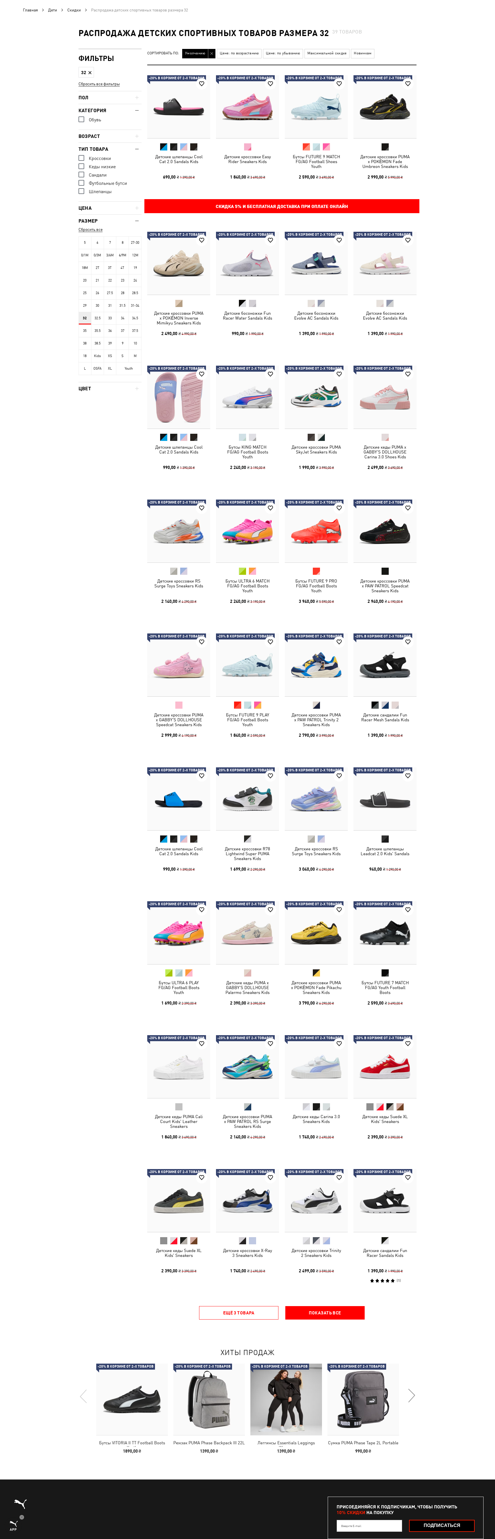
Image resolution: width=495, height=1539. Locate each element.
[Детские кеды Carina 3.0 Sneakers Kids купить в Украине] (316, 1066)
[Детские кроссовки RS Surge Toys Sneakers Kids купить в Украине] (178, 531)
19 (135, 268)
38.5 (98, 343)
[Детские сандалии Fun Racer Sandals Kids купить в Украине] (385, 1200)
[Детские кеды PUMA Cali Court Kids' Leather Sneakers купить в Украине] (178, 1066)
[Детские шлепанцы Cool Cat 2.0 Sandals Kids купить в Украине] (178, 106)
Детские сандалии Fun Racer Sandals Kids (385, 1253)
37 (122, 331)
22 (110, 280)
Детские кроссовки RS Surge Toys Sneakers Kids (178, 583)
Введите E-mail (351, 1526)
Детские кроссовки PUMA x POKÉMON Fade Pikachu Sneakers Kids (316, 987)
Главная (30, 10)
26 (97, 293)
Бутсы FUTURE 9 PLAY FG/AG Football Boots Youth (247, 719)
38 (85, 343)
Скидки (74, 10)
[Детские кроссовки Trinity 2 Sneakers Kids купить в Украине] (316, 1200)
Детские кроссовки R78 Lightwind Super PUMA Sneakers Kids (247, 853)
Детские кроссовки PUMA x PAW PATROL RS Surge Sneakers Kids (247, 1121)
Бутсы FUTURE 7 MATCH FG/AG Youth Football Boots (385, 987)
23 (122, 280)
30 (97, 306)
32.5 (98, 318)
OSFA (97, 369)
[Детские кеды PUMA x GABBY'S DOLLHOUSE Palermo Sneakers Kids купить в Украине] (247, 932)
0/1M (85, 255)
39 (110, 343)
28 (122, 293)
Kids (97, 356)
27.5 (110, 293)
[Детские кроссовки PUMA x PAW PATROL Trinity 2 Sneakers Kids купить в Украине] (316, 664)
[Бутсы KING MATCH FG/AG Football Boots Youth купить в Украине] (247, 397)
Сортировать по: (163, 53)
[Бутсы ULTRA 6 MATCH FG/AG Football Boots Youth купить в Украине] (247, 531)
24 (135, 280)
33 (110, 318)
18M (85, 268)
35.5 (98, 331)
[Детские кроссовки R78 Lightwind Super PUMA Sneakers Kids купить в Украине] (247, 798)
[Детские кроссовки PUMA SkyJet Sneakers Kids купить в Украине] (316, 397)
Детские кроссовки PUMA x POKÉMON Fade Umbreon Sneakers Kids (385, 161)
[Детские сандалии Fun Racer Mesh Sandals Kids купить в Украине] (385, 664)
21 (97, 280)
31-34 (135, 306)
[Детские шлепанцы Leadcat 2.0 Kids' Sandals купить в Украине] (385, 798)
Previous (83, 1396)
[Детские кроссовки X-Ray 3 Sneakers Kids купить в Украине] (247, 1200)
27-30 (135, 243)
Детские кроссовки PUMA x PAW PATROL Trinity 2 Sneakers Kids (316, 719)
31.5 (122, 306)
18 (85, 356)
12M (135, 255)
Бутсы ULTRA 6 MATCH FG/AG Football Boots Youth (247, 586)
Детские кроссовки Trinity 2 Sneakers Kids (316, 1253)
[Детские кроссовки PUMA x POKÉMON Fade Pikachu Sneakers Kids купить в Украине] (316, 932)
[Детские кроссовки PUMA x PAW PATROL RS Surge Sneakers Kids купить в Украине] (247, 1066)
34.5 (135, 318)
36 (110, 331)
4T (122, 268)
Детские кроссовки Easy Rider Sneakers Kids (247, 159)
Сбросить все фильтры (99, 84)
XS (110, 356)
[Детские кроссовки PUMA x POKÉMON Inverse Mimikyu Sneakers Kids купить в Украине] (178, 263)
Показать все (325, 1312)
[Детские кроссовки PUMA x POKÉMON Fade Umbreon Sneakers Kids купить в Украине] (385, 106)
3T (110, 268)
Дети (52, 10)
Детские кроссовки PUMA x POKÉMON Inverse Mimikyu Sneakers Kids (178, 318)
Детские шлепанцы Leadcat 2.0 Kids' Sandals (385, 851)
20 (85, 280)
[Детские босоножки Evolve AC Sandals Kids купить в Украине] (316, 263)
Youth (129, 369)
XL (110, 369)
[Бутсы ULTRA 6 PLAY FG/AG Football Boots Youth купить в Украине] (178, 932)
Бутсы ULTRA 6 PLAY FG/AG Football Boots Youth (178, 987)
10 (135, 343)
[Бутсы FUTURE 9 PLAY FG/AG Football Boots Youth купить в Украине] (247, 664)
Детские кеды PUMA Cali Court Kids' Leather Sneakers (179, 1121)
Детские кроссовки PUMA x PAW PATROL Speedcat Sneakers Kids (385, 586)
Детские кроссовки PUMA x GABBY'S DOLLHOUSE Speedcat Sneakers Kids (178, 719)
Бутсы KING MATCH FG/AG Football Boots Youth (247, 452)
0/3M (97, 255)
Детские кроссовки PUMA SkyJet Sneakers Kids (316, 449)
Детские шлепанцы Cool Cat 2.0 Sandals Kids (179, 159)
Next (411, 1396)
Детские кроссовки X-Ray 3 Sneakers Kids (247, 1253)
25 (85, 293)
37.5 (135, 331)
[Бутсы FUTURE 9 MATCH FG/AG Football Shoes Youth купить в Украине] (316, 106)
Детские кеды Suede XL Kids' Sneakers (385, 1119)
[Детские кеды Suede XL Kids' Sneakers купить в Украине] (385, 1066)
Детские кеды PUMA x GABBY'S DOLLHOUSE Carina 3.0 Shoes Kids (385, 452)
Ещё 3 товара (238, 1312)
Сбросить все (90, 229)
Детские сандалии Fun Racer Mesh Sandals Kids (385, 717)
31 (110, 306)
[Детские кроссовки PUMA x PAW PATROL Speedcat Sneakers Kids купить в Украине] (385, 531)
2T (97, 268)
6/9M (122, 255)
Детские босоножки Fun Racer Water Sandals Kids (247, 315)
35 (85, 331)
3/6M (110, 255)
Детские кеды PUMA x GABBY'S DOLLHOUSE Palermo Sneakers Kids (247, 987)
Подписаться (442, 1525)
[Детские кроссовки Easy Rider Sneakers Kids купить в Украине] (247, 106)
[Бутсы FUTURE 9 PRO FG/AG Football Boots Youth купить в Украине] (316, 531)
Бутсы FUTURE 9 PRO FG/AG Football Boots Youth (316, 586)
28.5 (135, 293)
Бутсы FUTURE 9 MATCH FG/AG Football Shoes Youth (316, 161)
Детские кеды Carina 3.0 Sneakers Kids (316, 1119)
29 (85, 306)
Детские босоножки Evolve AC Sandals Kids (316, 315)
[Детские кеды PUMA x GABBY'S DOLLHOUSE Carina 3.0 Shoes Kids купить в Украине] (385, 397)
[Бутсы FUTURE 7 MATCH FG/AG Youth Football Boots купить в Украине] (385, 932)
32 (85, 318)
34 (122, 318)
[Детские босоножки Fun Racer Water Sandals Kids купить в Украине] (247, 263)
